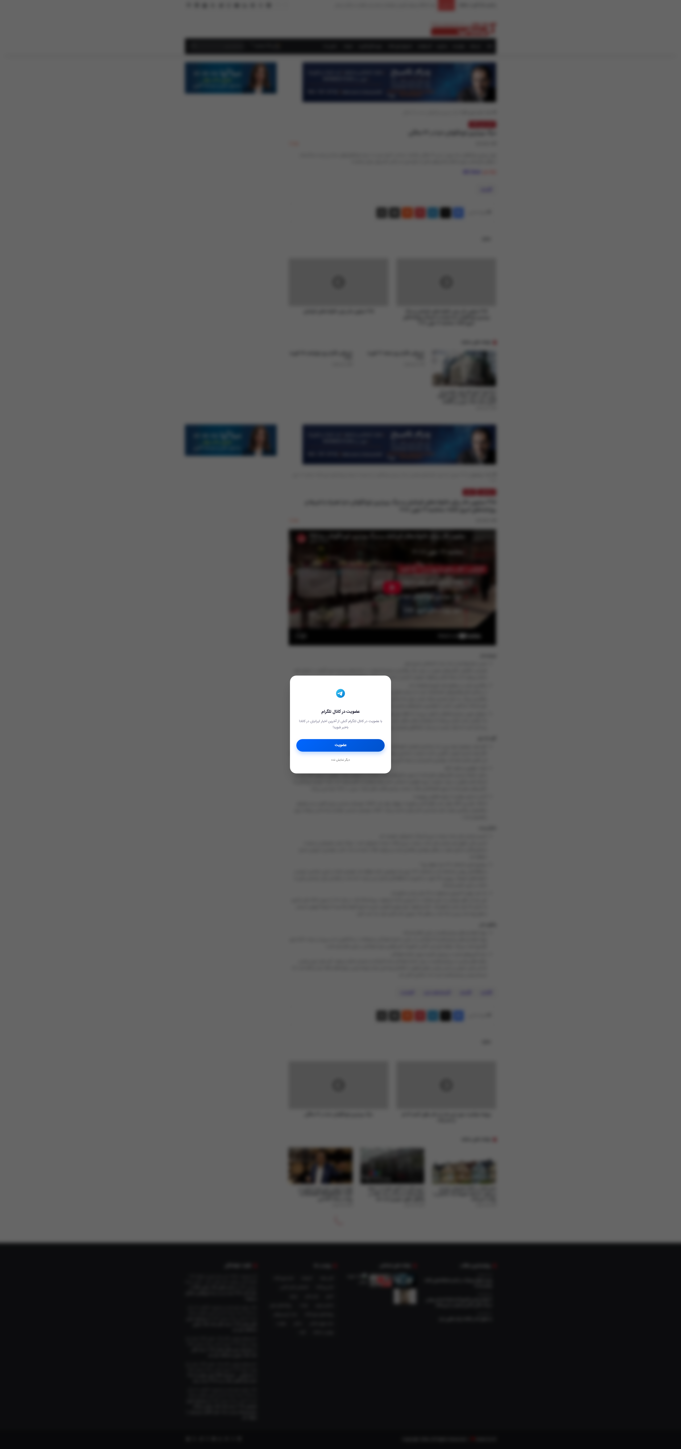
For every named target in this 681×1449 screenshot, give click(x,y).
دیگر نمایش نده (340, 760)
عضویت (340, 745)
